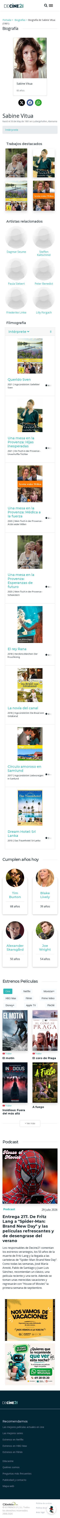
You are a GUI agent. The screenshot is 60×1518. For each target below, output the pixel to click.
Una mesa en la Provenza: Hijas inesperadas (21, 442)
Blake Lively (45, 895)
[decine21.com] (10, 1402)
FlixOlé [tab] (50, 1005)
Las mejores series (12, 1433)
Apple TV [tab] (31, 1005)
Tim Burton (15, 895)
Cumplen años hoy (20, 859)
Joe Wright (45, 947)
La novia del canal (23, 708)
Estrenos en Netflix (13, 1439)
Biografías (20, 20)
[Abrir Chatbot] (51, 1509)
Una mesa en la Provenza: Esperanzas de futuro (21, 581)
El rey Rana (17, 649)
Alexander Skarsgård (15, 947)
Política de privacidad (45, 1508)
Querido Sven (19, 380)
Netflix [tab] (26, 991)
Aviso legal (40, 1512)
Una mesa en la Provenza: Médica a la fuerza (24, 512)
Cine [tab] (8, 991)
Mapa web (8, 1486)
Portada (6, 20)
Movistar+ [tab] (49, 991)
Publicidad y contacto (14, 1479)
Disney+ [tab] (10, 1005)
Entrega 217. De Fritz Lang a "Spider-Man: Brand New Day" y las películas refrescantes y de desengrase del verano (28, 1228)
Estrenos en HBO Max (14, 1445)
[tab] (30, 332)
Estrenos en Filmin (12, 1452)
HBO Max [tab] (11, 998)
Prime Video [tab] (48, 998)
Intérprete (11, 130)
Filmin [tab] (29, 998)
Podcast (8, 1209)
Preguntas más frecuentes (17, 1473)
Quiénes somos (11, 1467)
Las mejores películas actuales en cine (23, 1427)
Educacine (8, 1461)
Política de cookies (44, 1503)
